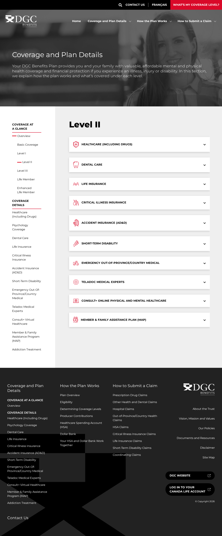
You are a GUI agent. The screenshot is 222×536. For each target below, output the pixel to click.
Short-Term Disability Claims (132, 448)
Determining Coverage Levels (80, 409)
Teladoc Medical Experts (23, 309)
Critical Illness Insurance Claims (134, 434)
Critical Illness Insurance (21, 257)
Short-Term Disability (26, 281)
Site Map (209, 457)
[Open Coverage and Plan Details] (130, 21)
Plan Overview (70, 395)
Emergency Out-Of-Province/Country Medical (26, 294)
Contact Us (135, 4)
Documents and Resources (196, 438)
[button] (120, 5)
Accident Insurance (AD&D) (25, 270)
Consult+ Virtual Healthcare (23, 321)
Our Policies (206, 428)
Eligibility (66, 402)
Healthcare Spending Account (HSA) (81, 425)
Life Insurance (21, 246)
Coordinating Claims (127, 455)
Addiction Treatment (26, 349)
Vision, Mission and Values (197, 418)
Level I (21, 153)
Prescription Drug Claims (130, 395)
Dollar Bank (68, 434)
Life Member (26, 179)
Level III (22, 170)
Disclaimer (207, 447)
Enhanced (26, 190)
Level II (27, 162)
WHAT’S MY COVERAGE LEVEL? (196, 4)
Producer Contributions (76, 416)
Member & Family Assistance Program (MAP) (26, 336)
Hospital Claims (123, 409)
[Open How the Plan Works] (170, 21)
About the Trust (204, 409)
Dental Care (20, 238)
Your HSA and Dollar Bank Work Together (82, 443)
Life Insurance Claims (127, 441)
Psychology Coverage (20, 227)
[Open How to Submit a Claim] (215, 21)
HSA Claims (121, 427)
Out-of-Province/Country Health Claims (135, 418)
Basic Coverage (27, 144)
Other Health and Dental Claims (135, 402)
